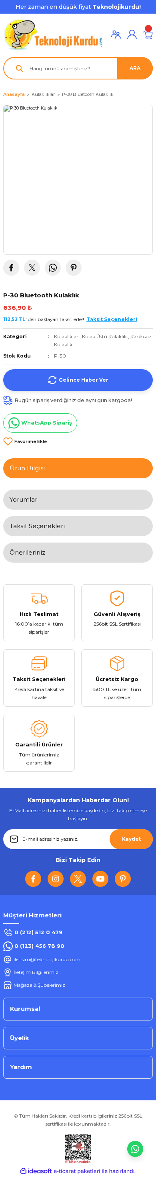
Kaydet (131, 839)
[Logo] (53, 34)
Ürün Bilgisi (27, 468)
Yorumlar (23, 499)
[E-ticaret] (77, 1171)
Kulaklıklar (66, 336)
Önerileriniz (27, 552)
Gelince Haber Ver (83, 380)
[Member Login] (116, 34)
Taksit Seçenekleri (37, 526)
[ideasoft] (36, 1171)
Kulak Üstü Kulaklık (104, 336)
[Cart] (148, 34)
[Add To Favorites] (25, 441)
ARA (135, 68)
